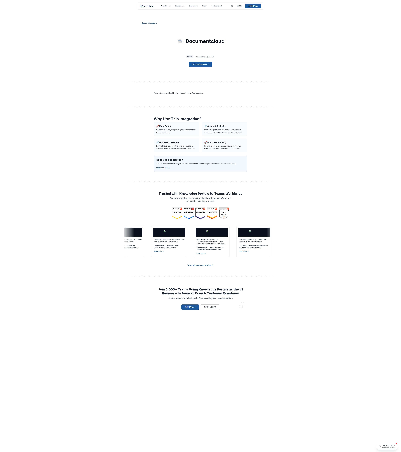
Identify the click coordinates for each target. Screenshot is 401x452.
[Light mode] (232, 6)
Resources (192, 6)
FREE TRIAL (253, 6)
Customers (179, 6)
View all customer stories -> (200, 265)
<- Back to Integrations (148, 23)
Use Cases (165, 6)
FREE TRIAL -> (190, 307)
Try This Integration (199, 64)
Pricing (204, 6)
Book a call (218, 6)
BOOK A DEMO (210, 307)
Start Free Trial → (163, 168)
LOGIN (239, 6)
